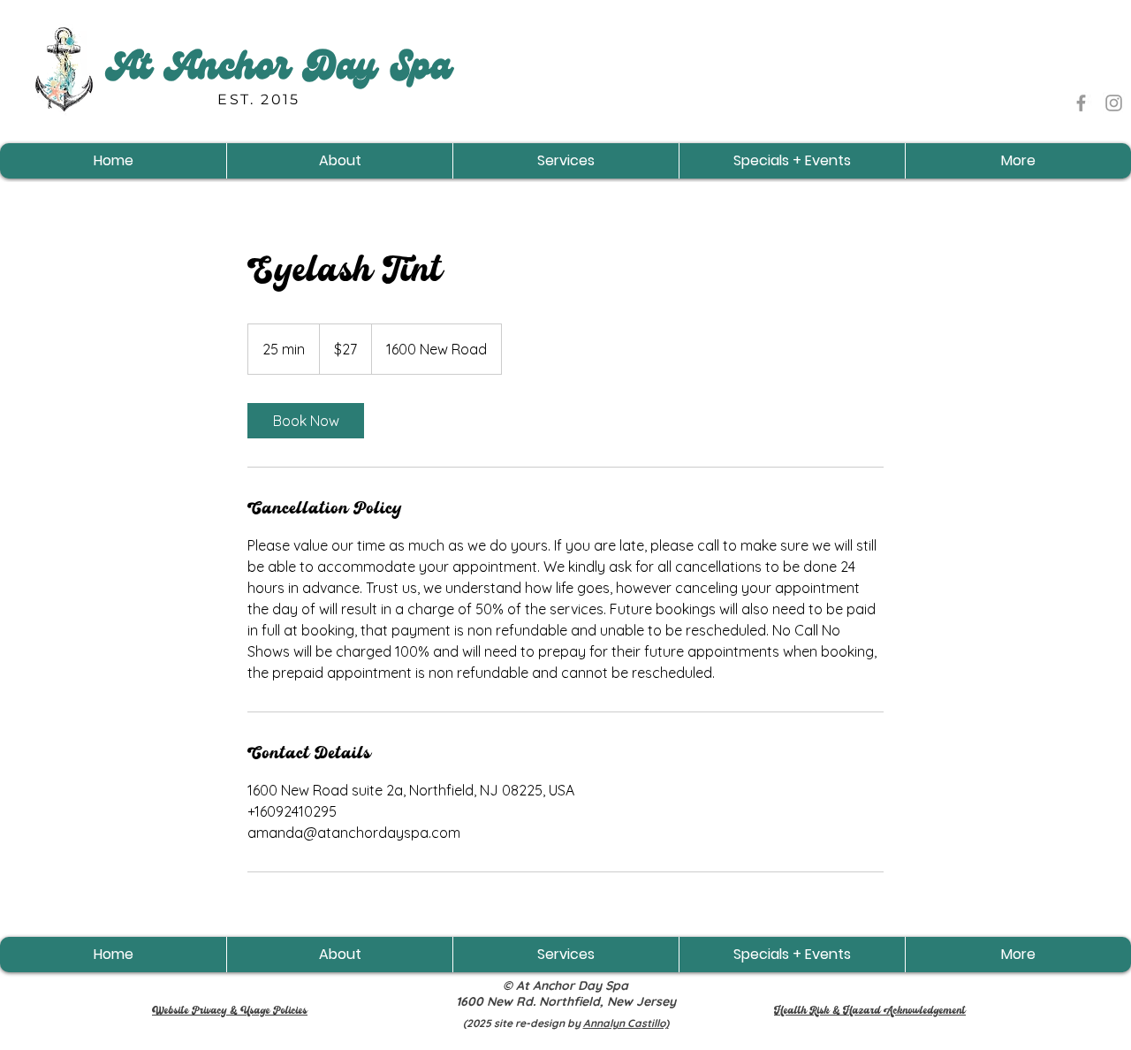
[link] (305, 420)
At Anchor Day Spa (279, 71)
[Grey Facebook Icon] (1081, 103)
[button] (339, 161)
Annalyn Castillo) (626, 1023)
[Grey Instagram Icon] (1114, 103)
